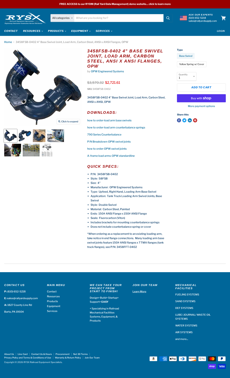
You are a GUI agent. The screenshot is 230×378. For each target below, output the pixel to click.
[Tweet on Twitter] (184, 120)
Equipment (80, 31)
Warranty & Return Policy (68, 357)
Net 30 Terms (80, 354)
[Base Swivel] (186, 59)
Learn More (139, 291)
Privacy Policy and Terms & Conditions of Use (27, 357)
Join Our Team (92, 357)
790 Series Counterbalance (104, 134)
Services (103, 31)
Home (8, 42)
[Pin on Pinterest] (195, 120)
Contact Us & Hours (41, 354)
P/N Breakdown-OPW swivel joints (109, 141)
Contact (11, 31)
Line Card (23, 354)
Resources (32, 31)
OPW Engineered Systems (107, 71)
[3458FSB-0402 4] (10, 135)
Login (221, 30)
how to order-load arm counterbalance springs (116, 127)
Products (56, 31)
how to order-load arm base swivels (109, 120)
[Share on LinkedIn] (190, 120)
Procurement (63, 354)
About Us (9, 354)
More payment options (201, 106)
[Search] (168, 18)
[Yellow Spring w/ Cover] (192, 67)
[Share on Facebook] (179, 120)
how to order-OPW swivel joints (107, 148)
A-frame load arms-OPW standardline (111, 155)
